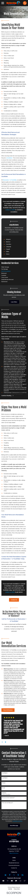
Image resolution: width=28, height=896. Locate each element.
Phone (3, 783)
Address (4, 792)
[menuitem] (14, 267)
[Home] (13, 3)
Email (3, 787)
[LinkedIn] (22, 875)
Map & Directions (14, 853)
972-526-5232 (14, 841)
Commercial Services (14, 865)
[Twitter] (14, 875)
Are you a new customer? (8, 797)
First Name (4, 773)
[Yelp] (18, 875)
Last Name (4, 778)
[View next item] (5, 742)
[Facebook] (10, 875)
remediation (9, 158)
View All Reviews (8, 710)
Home (14, 860)
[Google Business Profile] (5, 875)
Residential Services (14, 863)
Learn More (14, 302)
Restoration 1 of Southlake (10, 180)
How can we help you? (7, 802)
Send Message (14, 825)
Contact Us (14, 600)
